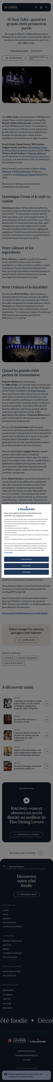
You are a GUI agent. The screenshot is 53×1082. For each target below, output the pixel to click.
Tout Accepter (26, 565)
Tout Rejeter (26, 572)
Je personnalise (26, 559)
